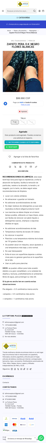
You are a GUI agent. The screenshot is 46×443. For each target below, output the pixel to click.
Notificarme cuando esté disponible (23, 142)
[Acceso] (39, 11)
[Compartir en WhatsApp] (20, 167)
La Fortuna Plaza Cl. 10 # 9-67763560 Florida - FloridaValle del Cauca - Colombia (14, 331)
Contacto (6, 382)
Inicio (9, 30)
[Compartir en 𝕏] (15, 167)
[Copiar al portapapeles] (36, 167)
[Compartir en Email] (31, 167)
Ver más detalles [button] (10, 336)
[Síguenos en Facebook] (15, 369)
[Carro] (43, 11)
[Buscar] (35, 11)
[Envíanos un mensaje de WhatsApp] (41, 438)
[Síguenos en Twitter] (18, 369)
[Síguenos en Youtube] (21, 369)
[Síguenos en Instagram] (12, 369)
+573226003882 (11, 325)
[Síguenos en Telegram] (30, 369)
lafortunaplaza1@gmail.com (14, 322)
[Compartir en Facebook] (10, 167)
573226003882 (10, 399)
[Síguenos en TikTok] (24, 369)
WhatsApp (12, 147)
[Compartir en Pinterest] (26, 167)
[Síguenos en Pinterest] (27, 369)
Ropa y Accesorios (20, 30)
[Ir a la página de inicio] (23, 4)
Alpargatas (33, 30)
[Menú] (3, 11)
